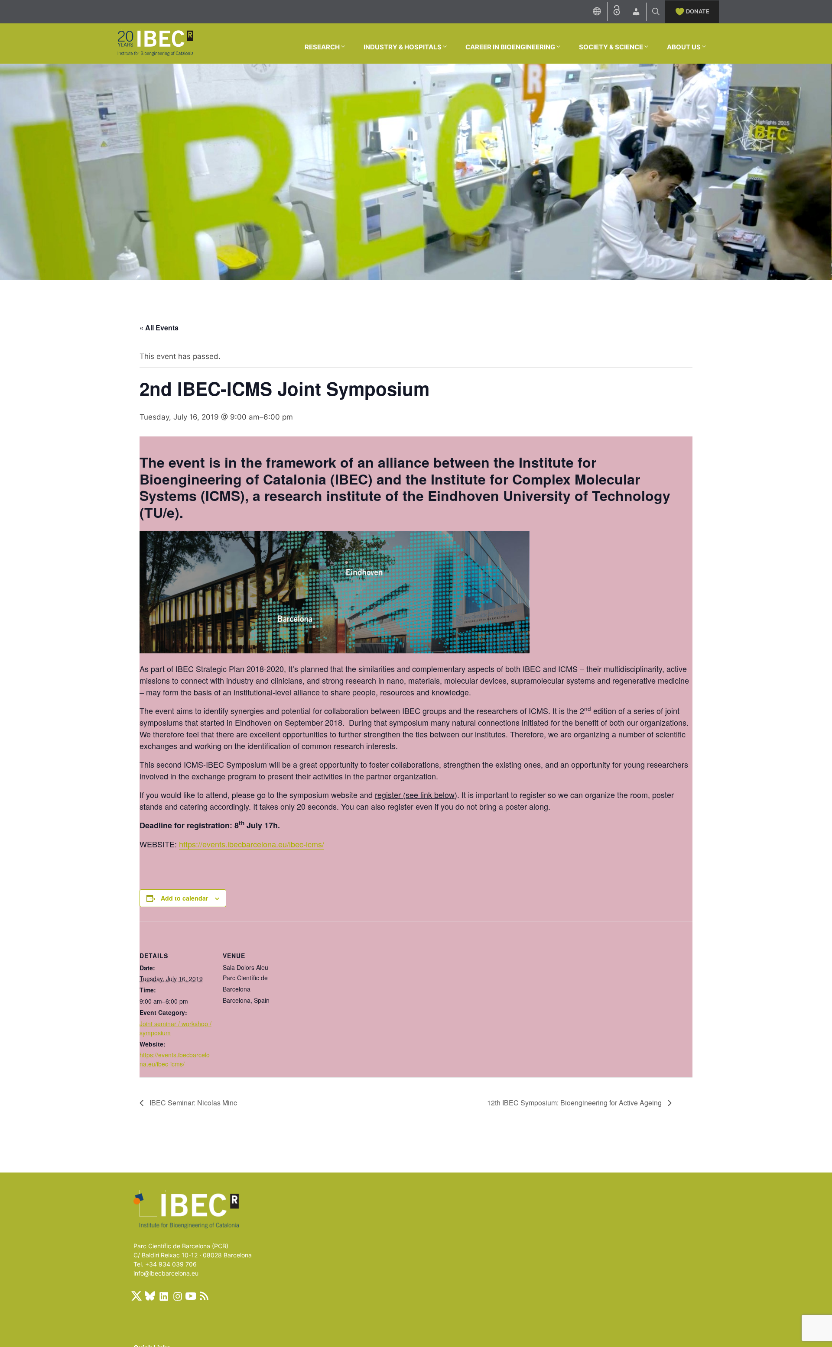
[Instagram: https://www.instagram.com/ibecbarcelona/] (177, 1296)
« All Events (159, 328)
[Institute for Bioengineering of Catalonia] (155, 43)
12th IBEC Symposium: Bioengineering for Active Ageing (575, 1103)
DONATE (697, 11)
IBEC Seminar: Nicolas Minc (192, 1103)
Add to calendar (184, 898)
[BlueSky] (150, 1296)
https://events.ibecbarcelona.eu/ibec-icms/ (251, 844)
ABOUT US (684, 47)
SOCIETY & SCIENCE (611, 47)
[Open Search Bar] (656, 11)
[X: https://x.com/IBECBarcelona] (136, 1296)
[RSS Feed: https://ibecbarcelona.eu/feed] (204, 1296)
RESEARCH (322, 47)
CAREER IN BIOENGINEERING (510, 47)
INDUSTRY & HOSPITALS (403, 47)
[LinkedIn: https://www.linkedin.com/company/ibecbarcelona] (163, 1296)
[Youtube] (190, 1296)
